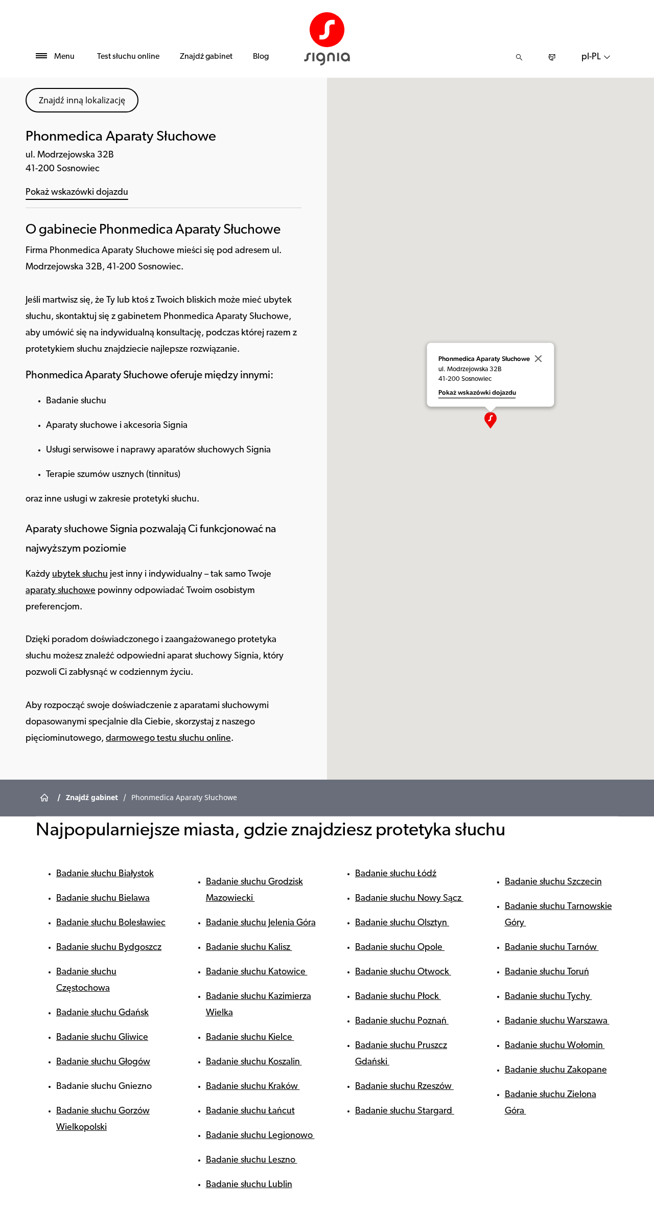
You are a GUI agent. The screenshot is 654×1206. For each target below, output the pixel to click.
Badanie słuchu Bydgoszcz (108, 947)
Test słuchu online (128, 57)
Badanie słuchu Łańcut (250, 1111)
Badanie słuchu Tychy (548, 997)
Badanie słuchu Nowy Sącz (409, 898)
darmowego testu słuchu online (168, 738)
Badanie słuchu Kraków (253, 1086)
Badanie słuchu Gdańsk (102, 1013)
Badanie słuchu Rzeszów (404, 1086)
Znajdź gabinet (206, 57)
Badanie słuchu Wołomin (555, 1046)
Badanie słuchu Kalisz (249, 947)
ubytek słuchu (80, 574)
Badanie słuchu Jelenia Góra (261, 923)
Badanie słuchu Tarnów (552, 947)
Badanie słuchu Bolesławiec (111, 923)
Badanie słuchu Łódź (395, 874)
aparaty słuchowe (61, 591)
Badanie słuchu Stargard (404, 1111)
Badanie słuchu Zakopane (556, 1070)
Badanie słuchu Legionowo (260, 1136)
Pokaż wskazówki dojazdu (77, 192)
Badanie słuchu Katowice (257, 972)
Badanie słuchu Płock (398, 997)
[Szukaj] (519, 57)
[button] (490, 420)
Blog (261, 57)
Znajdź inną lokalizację (82, 100)
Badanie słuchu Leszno (251, 1160)
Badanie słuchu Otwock (403, 972)
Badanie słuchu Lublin (249, 1185)
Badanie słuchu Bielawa (103, 898)
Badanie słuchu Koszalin (254, 1062)
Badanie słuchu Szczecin (553, 882)
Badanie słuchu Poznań (402, 1021)
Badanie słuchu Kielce (250, 1037)
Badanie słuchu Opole (400, 947)
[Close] (538, 359)
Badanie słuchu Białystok (105, 874)
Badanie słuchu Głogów (103, 1062)
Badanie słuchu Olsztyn (402, 923)
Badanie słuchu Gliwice (102, 1037)
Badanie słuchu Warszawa (557, 1021)
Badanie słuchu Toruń (547, 972)
